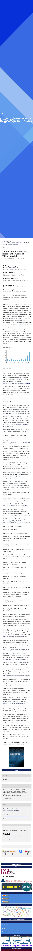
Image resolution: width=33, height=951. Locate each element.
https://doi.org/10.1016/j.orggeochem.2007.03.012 (16, 523)
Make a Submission (16, 864)
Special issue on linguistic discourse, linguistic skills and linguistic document (15, 243)
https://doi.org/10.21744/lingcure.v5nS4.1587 (13, 259)
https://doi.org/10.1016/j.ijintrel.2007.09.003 (15, 636)
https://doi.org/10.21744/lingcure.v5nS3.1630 (15, 506)
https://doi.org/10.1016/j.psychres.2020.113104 (15, 659)
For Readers (5, 925)
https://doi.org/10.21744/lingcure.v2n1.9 (14, 703)
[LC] (16, 879)
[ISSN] (8, 871)
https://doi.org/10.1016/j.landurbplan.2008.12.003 (16, 413)
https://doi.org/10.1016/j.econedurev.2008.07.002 (16, 443)
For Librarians (5, 931)
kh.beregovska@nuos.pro (11, 267)
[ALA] (16, 941)
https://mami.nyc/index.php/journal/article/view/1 (16, 675)
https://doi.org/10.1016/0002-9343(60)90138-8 (16, 650)
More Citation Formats (9, 798)
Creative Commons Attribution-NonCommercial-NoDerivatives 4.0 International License (14, 837)
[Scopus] (16, 887)
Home (3, 241)
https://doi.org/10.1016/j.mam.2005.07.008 (14, 478)
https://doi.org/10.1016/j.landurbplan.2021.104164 (16, 383)
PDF (17, 770)
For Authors (5, 928)
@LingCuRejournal (19, 919)
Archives (8, 241)
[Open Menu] (2, 113)
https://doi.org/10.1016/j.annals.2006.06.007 (15, 685)
